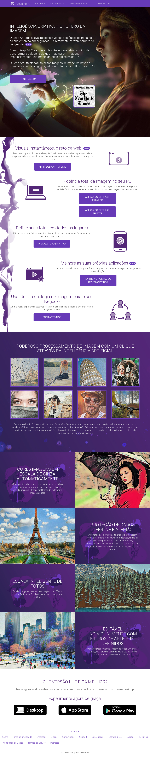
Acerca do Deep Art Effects (97, 211)
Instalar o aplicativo (52, 243)
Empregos (41, 736)
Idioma (74, 731)
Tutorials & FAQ (115, 736)
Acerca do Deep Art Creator (97, 198)
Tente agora (28, 79)
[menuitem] (40, 3)
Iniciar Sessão (103, 3)
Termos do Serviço (37, 742)
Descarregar (97, 736)
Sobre (5, 736)
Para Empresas (57, 3)
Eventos (130, 736)
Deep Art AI (23, 3)
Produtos (39, 3)
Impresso (54, 742)
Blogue (54, 736)
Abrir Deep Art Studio (53, 166)
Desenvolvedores (77, 3)
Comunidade (68, 736)
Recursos (143, 736)
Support (83, 736)
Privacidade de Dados (12, 742)
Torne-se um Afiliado (22, 736)
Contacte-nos (52, 317)
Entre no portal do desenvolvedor (98, 280)
